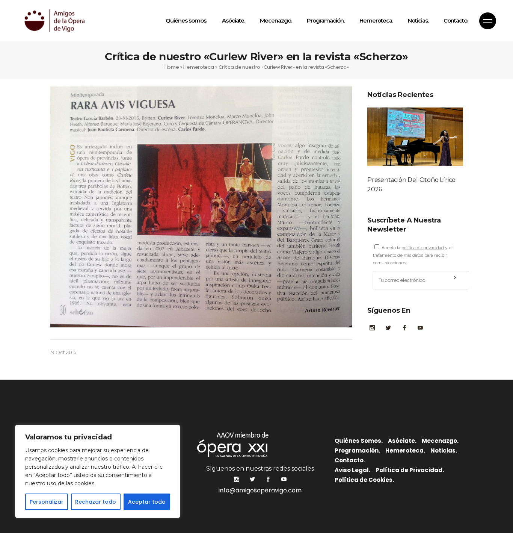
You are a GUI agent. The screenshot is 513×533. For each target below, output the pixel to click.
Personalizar (46, 502)
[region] (97, 471)
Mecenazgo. (440, 441)
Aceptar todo (147, 502)
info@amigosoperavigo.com (260, 490)
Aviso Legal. (352, 470)
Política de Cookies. (364, 480)
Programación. (357, 450)
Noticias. (443, 450)
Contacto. (350, 460)
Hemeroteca (198, 67)
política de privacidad (422, 247)
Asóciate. (402, 441)
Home (171, 67)
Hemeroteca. (405, 450)
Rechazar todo (95, 502)
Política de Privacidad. (410, 470)
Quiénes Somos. (359, 441)
